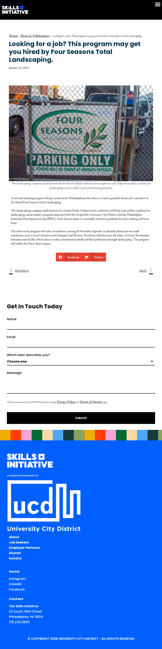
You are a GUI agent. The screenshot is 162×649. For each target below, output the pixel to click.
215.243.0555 (19, 622)
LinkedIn (15, 584)
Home (13, 35)
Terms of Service (91, 401)
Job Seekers (19, 542)
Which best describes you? (28, 355)
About (14, 537)
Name (11, 319)
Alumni (15, 553)
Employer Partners (24, 547)
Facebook (17, 589)
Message (14, 373)
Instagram (17, 579)
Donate (15, 558)
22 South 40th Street (25, 611)
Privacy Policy (66, 401)
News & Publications (35, 35)
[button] (157, 4)
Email (11, 337)
